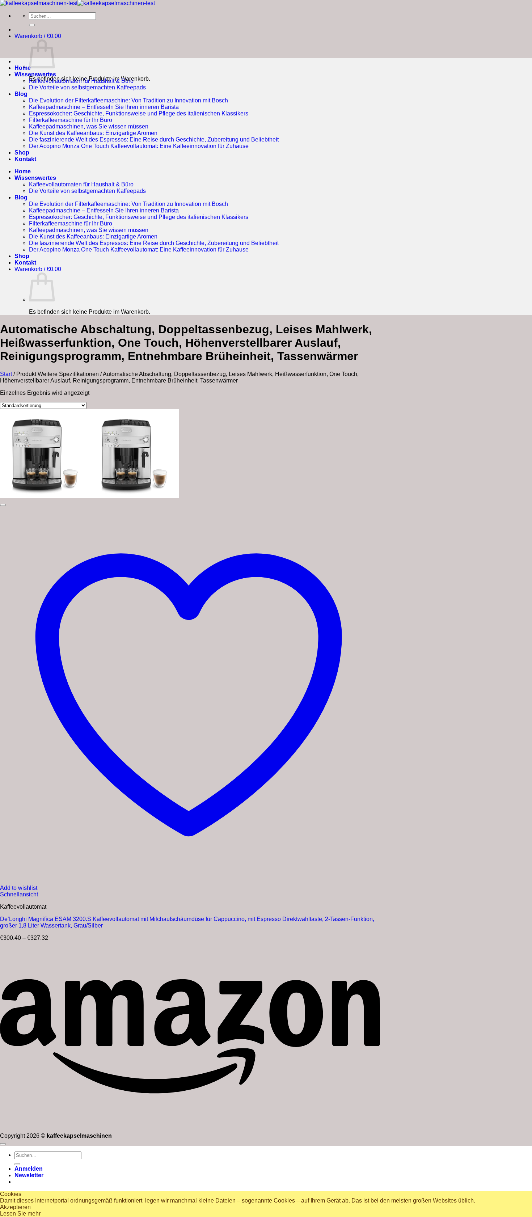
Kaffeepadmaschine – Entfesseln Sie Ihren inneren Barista (104, 107)
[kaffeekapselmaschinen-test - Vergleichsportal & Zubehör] (77, 3)
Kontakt (25, 159)
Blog (21, 94)
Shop (21, 152)
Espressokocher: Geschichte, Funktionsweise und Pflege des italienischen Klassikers (138, 113)
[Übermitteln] (32, 25)
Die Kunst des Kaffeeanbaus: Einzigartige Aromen (93, 133)
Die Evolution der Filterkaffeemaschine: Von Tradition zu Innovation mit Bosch (128, 100)
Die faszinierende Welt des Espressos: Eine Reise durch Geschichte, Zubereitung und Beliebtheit (154, 139)
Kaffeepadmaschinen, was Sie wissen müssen (88, 126)
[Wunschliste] (3, 505)
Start (6, 374)
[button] (37, 36)
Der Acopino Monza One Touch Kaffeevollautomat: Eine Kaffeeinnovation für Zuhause (139, 146)
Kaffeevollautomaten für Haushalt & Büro (81, 81)
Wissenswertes (35, 74)
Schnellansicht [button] (19, 894)
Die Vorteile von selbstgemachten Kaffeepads (87, 87)
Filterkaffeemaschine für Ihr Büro (70, 120)
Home (22, 68)
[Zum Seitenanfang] (3, 1144)
